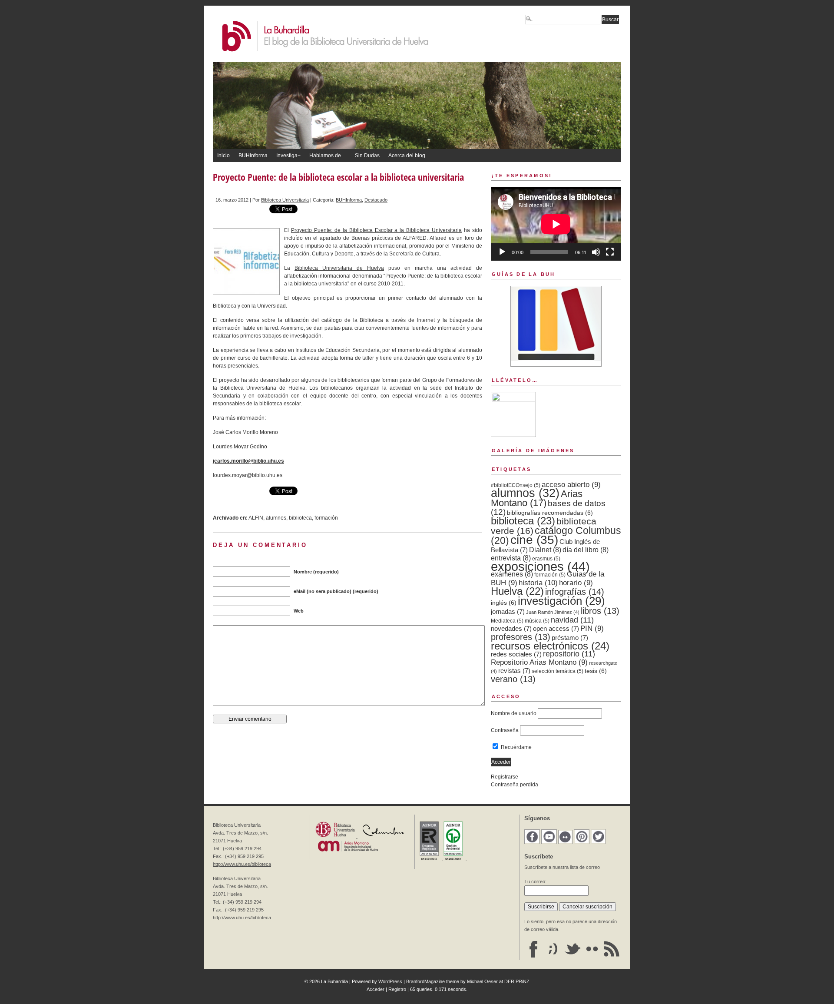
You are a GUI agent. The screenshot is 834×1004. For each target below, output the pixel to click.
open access (556, 628)
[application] (556, 224)
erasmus (546, 559)
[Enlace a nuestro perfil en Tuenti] (553, 956)
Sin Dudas (367, 155)
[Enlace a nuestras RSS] (611, 956)
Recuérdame (516, 747)
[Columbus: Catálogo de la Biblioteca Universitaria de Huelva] (383, 835)
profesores (520, 637)
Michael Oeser (482, 981)
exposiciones (540, 566)
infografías (574, 591)
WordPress (390, 981)
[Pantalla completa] (610, 252)
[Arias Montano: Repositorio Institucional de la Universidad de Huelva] (347, 850)
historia (538, 582)
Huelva (517, 591)
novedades (511, 628)
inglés (503, 603)
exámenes (512, 574)
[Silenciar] (596, 252)
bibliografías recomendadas (550, 513)
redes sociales (516, 654)
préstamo (570, 637)
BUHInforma (253, 155)
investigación (561, 600)
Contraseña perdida (514, 785)
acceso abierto (571, 484)
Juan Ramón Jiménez (552, 612)
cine (534, 540)
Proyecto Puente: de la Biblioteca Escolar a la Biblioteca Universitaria (376, 230)
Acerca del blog (406, 155)
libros (600, 611)
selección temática (557, 671)
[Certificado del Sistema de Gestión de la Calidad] (431, 858)
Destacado (375, 199)
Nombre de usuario (513, 713)
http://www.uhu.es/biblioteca (242, 864)
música (537, 621)
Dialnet (545, 549)
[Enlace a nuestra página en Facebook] (533, 956)
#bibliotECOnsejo (515, 485)
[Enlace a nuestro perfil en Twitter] (572, 956)
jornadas (508, 611)
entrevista (511, 558)
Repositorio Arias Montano (539, 662)
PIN (592, 628)
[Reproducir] (502, 252)
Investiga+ (288, 155)
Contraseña (505, 730)
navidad (572, 620)
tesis (596, 671)
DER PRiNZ (517, 981)
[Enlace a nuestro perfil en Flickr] (592, 956)
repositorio (569, 653)
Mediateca (507, 621)
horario (576, 583)
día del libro (586, 549)
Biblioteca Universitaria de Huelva (339, 268)
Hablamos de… (327, 155)
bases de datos (548, 508)
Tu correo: (535, 881)
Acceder (375, 989)
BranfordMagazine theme (432, 981)
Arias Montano (536, 498)
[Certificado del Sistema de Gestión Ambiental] (455, 858)
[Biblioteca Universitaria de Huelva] (335, 835)
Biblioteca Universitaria (285, 199)
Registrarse (504, 777)
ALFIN (255, 518)
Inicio (223, 155)
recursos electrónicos (550, 646)
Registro (397, 989)
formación (326, 518)
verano (513, 679)
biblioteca (300, 518)
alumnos (276, 518)
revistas (514, 670)
